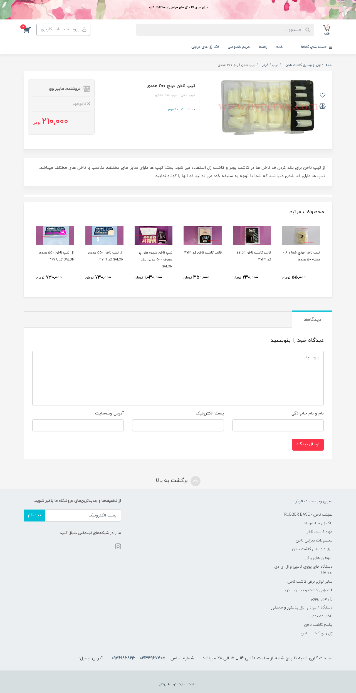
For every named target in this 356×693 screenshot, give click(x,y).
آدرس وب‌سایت (109, 413)
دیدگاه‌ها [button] (312, 319)
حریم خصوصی (239, 46)
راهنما (263, 46)
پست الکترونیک (210, 413)
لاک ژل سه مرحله (318, 523)
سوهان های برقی (318, 558)
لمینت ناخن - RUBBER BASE (308, 514)
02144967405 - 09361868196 (138, 658)
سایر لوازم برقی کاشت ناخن (309, 581)
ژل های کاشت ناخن (316, 633)
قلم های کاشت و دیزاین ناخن (308, 590)
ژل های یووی (321, 599)
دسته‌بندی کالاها (314, 46)
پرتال (162, 684)
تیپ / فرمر (175, 109)
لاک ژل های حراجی (205, 46)
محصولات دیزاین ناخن (314, 540)
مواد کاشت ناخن (318, 532)
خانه (279, 46)
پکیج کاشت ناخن (318, 624)
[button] (30, 30)
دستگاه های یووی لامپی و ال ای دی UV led (303, 570)
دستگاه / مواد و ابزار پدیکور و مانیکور (301, 607)
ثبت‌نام (34, 515)
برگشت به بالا (172, 481)
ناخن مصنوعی (321, 616)
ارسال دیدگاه (307, 444)
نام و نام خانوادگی (307, 413)
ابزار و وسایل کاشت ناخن (312, 549)
